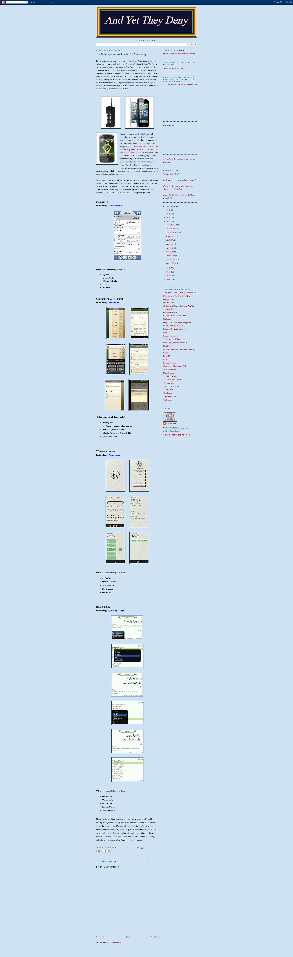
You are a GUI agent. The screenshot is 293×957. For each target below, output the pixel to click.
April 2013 (170, 251)
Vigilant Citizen (169, 396)
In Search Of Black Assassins (174, 329)
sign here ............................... (122, 848)
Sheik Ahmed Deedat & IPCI (174, 366)
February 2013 (171, 259)
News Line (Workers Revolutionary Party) (179, 349)
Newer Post (100, 936)
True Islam (167, 393)
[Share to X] (103, 851)
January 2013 (171, 263)
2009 (168, 279)
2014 (168, 217)
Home (127, 936)
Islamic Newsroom (170, 336)
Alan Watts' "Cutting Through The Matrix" (179, 292)
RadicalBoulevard (170, 363)
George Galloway (170, 312)
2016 (168, 210)
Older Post (154, 936)
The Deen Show (169, 383)
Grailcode (167, 319)
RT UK (166, 359)
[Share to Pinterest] (109, 851)
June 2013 (170, 244)
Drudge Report (169, 299)
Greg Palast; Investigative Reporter (177, 322)
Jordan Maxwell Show (172, 339)
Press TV (166, 356)
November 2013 (172, 224)
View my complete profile (176, 435)
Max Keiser (167, 346)
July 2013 (169, 240)
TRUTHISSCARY (170, 376)
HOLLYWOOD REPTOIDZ (174, 325)
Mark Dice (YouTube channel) (175, 342)
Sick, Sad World (169, 369)
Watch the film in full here (173, 68)
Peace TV (167, 352)
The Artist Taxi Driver (172, 379)
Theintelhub (168, 389)
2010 (168, 275)
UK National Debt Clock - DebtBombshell (182, 84)
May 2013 (170, 248)
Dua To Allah (168, 302)
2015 (168, 213)
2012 (168, 268)
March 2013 (170, 255)
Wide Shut (167, 400)
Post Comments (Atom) (116, 942)
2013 (168, 221)
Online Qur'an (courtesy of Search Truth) (179, 53)
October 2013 (171, 228)
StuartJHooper (168, 373)
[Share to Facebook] (106, 851)
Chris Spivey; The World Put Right (176, 296)
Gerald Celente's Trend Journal (175, 315)
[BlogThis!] (100, 851)
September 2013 (172, 232)
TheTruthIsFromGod (171, 386)
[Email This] (97, 851)
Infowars (166, 332)
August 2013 (171, 236)
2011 (168, 272)
